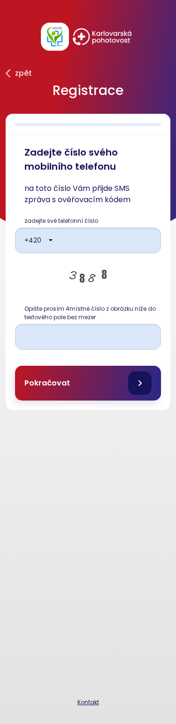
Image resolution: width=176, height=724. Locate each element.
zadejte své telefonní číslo (61, 221)
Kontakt (88, 702)
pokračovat (47, 383)
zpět (23, 73)
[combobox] (38, 240)
